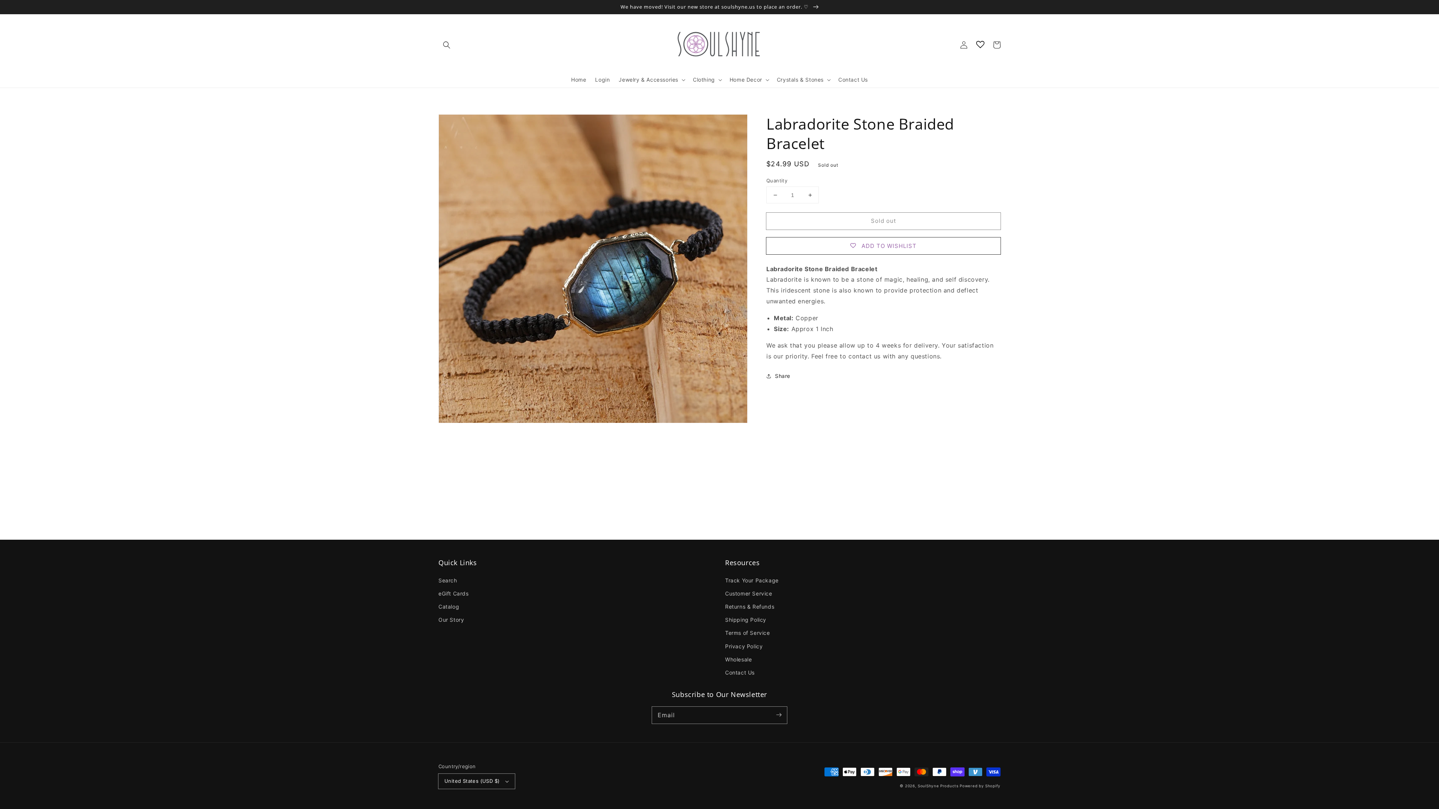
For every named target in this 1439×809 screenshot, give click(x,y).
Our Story (451, 619)
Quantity (776, 181)
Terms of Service (747, 633)
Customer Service (748, 593)
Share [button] (782, 376)
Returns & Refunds (749, 606)
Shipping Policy (745, 619)
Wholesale (738, 659)
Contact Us (740, 672)
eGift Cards (453, 593)
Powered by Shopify (980, 786)
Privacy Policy (744, 646)
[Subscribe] (778, 715)
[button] (446, 45)
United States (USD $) (472, 781)
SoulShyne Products (938, 786)
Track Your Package (752, 580)
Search (447, 580)
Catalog (448, 606)
